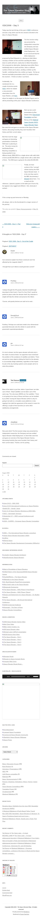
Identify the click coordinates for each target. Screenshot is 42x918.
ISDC (29, 30)
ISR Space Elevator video (11, 629)
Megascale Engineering (10, 587)
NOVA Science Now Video (11, 634)
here (4, 88)
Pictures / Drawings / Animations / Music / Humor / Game (19, 782)
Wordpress (26, 912)
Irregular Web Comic (10, 661)
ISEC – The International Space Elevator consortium (19, 533)
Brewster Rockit (8, 656)
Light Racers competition (10, 774)
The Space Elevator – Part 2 (12, 639)
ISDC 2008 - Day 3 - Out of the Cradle (21, 241)
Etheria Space (7, 540)
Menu (21, 20)
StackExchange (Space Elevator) (13, 557)
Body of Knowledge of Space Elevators (15, 569)
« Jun (4, 491)
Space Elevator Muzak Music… (13, 664)
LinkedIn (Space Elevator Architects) (14, 555)
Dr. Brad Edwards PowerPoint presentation (16, 582)
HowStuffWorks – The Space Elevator (15, 577)
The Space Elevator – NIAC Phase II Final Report (18, 589)
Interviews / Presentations (10, 769)
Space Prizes (7, 740)
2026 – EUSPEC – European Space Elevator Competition (21, 521)
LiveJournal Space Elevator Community (15, 735)
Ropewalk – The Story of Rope (13, 607)
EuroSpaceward (8, 729)
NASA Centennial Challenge (12, 605)
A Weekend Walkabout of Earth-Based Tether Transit (18, 811)
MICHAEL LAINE (7, 835)
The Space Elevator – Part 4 (12, 644)
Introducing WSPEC (8, 808)
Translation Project (8, 789)
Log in (4, 888)
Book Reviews (6, 766)
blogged (26, 179)
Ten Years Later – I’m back (20, 833)
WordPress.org (7, 895)
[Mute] (32, 676)
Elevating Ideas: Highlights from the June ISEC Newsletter (20, 806)
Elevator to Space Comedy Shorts (14, 659)
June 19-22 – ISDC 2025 (11, 503)
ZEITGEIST (12, 246)
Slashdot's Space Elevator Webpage (14, 737)
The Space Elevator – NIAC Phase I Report (16, 592)
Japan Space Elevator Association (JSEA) (16, 535)
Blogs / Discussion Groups (10, 764)
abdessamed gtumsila (9, 838)
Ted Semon (15, 380)
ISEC (3, 771)
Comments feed (7, 893)
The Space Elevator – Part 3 (12, 642)
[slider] (36, 676)
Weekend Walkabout (8, 794)
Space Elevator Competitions (12, 610)
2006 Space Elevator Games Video (14, 622)
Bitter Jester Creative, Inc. (11, 627)
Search (4, 462)
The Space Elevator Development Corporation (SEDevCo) (21, 543)
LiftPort (5, 538)
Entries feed (6, 890)
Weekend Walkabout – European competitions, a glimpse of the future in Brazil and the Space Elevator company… (20, 851)
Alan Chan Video (8, 624)
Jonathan (14, 422)
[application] (21, 676)
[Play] (5, 676)
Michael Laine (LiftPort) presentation (14, 632)
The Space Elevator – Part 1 (12, 637)
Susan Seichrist (24, 914)
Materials (5, 776)
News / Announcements (24, 209)
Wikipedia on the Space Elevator (13, 579)
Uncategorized (6, 791)
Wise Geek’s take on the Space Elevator (16, 584)
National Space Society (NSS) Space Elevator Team (31, 122)
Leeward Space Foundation (12, 732)
